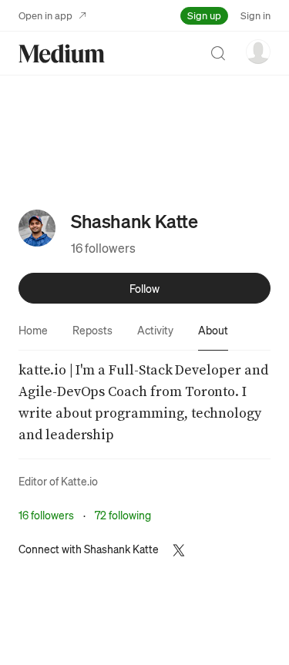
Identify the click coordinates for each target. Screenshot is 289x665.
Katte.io (79, 481)
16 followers (103, 248)
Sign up (204, 15)
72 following (123, 515)
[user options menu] (258, 51)
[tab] (33, 330)
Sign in (255, 15)
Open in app (45, 15)
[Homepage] (61, 53)
